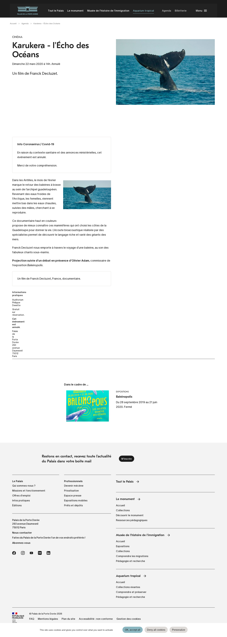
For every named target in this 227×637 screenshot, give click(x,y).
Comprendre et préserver (131, 592)
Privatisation (71, 490)
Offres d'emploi (21, 495)
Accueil (13, 24)
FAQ (31, 618)
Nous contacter (22, 532)
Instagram (23, 553)
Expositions (122, 546)
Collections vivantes (128, 587)
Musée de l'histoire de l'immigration (108, 10)
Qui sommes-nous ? (24, 485)
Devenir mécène (73, 485)
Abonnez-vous (21, 542)
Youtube (31, 553)
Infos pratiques (21, 500)
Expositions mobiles (75, 500)
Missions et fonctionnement (28, 490)
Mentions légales (48, 618)
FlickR (40, 553)
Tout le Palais (56, 10)
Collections (123, 510)
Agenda (166, 10)
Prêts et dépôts (73, 505)
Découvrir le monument (129, 515)
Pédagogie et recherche (130, 561)
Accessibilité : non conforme (96, 618)
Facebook (14, 553)
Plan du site (68, 618)
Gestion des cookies (128, 618)
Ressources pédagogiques (131, 520)
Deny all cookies (156, 630)
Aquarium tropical (143, 10)
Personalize (178, 630)
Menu (199, 10)
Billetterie (181, 10)
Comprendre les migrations (132, 556)
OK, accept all (132, 630)
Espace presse (72, 495)
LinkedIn (48, 553)
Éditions (17, 505)
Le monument (75, 10)
